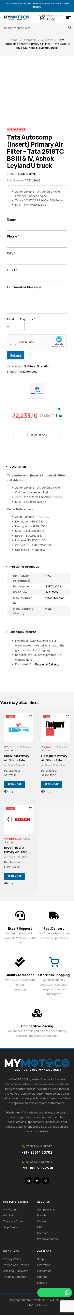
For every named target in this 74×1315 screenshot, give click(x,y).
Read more (14, 784)
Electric (42, 1282)
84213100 (51, 592)
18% (48, 576)
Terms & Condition (15, 1277)
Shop (40, 1259)
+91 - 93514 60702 (37, 1152)
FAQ (39, 1227)
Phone (13, 236)
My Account (11, 1209)
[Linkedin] (28, 1180)
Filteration (29, 40)
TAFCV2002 (53, 586)
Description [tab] (17, 466)
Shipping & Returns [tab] (22, 632)
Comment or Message (24, 287)
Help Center (11, 1227)
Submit (15, 355)
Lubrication (44, 1271)
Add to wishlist (30, 716)
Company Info (46, 1209)
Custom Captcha (21, 319)
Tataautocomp (26, 174)
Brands (41, 1215)
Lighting (42, 1277)
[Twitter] (37, 1180)
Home (14, 40)
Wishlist (8, 1215)
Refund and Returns (16, 1265)
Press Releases (47, 1239)
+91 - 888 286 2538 (37, 1168)
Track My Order (13, 1221)
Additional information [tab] (25, 566)
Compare (12, 791)
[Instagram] (45, 1180)
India (48, 608)
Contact (42, 1233)
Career (41, 1221)
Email (12, 270)
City (11, 253)
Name (11, 219)
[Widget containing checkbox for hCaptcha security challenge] (37, 341)
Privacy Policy (12, 1259)
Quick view (6, 791)
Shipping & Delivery (15, 1271)
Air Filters (47, 40)
